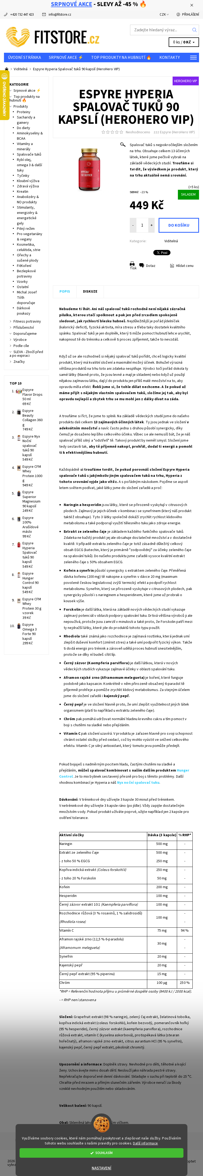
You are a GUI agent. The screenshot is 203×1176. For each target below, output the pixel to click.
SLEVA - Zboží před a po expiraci (26, 353)
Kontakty (169, 57)
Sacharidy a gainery (26, 120)
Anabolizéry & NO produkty (28, 199)
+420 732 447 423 (22, 14)
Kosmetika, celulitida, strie (28, 247)
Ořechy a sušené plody (27, 258)
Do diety (23, 128)
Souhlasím (104, 1152)
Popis (64, 291)
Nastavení (101, 1168)
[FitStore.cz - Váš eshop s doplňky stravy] (53, 36)
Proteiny (23, 112)
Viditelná (171, 241)
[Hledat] (194, 30)
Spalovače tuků (29, 154)
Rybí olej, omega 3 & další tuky (29, 165)
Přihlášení (190, 14)
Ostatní (23, 287)
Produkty (20, 106)
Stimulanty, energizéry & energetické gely (27, 215)
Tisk (133, 268)
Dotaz (150, 265)
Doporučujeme (25, 333)
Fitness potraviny (27, 321)
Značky (19, 361)
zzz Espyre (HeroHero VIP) (174, 132)
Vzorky (22, 281)
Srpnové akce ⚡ (66, 57)
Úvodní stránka (24, 57)
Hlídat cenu (184, 265)
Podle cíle (21, 346)
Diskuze (90, 291)
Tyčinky (23, 175)
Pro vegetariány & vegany (29, 236)
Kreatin (22, 191)
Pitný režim (26, 228)
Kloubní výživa (28, 181)
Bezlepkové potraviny (26, 273)
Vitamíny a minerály (25, 146)
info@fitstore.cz (60, 14)
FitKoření (24, 265)
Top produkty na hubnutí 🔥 (121, 57)
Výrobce (20, 339)
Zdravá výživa (28, 186)
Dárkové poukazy (23, 311)
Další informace (145, 1143)
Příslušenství (23, 327)
